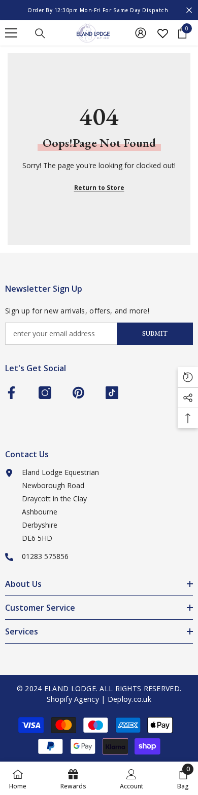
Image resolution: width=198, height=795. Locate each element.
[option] (99, 10)
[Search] (40, 33)
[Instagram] (45, 393)
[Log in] (140, 32)
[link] (131, 778)
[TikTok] (112, 393)
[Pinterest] (78, 393)
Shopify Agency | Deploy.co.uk (99, 699)
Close (189, 10)
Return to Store (99, 187)
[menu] (11, 33)
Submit (155, 333)
